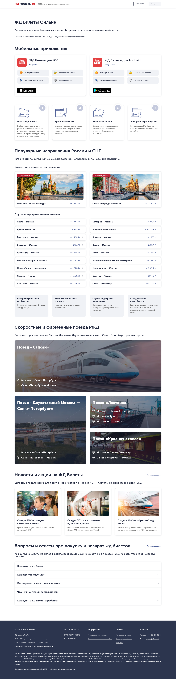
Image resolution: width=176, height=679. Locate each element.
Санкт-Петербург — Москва (38, 385)
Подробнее (34, 65)
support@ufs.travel (152, 639)
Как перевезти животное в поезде (38, 583)
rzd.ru (51, 647)
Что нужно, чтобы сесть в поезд (37, 591)
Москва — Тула (106, 416)
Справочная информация (97, 635)
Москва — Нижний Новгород (115, 411)
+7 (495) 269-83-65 (154, 635)
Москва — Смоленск (109, 421)
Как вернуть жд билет (30, 574)
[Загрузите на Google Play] (126, 90)
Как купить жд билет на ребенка (37, 600)
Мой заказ (140, 4)
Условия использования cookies (100, 639)
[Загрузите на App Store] (50, 90)
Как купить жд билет (30, 566)
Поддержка (155, 4)
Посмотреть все (154, 475)
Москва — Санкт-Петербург (38, 380)
